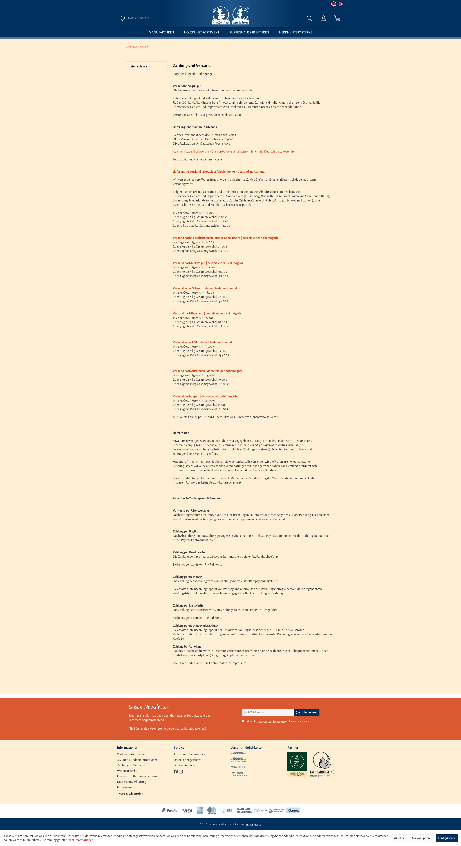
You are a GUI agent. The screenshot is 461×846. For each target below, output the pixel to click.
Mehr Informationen (80, 840)
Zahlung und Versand (131, 765)
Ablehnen (400, 838)
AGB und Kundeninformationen (137, 760)
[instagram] (181, 772)
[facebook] (176, 772)
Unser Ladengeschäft (187, 760)
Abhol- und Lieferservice (189, 754)
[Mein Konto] (323, 19)
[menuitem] (270, 19)
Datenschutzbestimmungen (271, 721)
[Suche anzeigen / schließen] (311, 19)
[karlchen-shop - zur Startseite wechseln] (230, 15)
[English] (340, 4)
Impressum (124, 787)
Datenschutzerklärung (131, 782)
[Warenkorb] (337, 19)
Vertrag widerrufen (131, 793)
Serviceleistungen (185, 765)
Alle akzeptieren (422, 838)
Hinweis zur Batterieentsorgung (137, 776)
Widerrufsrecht (127, 771)
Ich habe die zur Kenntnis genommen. (277, 721)
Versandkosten (253, 824)
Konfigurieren (447, 838)
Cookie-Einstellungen (131, 754)
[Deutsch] (333, 4)
